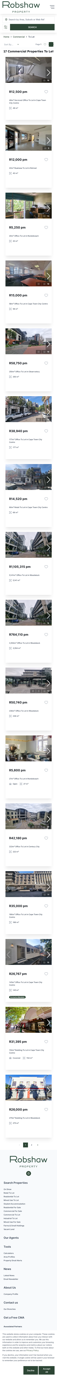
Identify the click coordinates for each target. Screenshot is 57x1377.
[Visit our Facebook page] (28, 1173)
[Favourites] (46, 92)
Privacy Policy (32, 1350)
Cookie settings (13, 1370)
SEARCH (32, 27)
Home (6, 36)
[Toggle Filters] (5, 27)
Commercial (19, 36)
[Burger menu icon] (52, 7)
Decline (30, 1370)
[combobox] (25, 19)
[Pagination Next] (37, 1145)
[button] (49, 73)
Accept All (46, 1370)
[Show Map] (51, 44)
